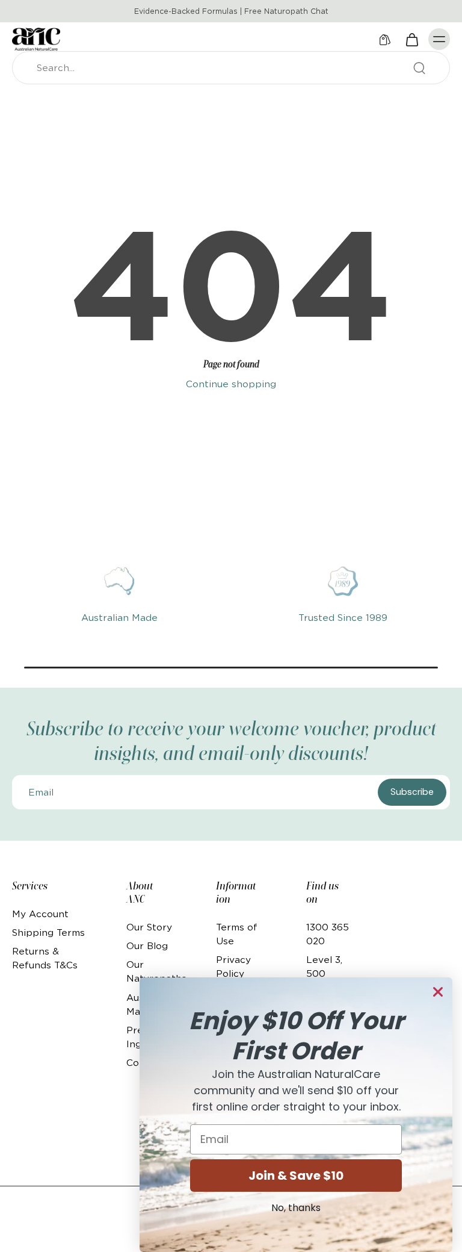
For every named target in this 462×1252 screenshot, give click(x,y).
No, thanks (296, 1208)
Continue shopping (231, 384)
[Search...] (419, 68)
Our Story (149, 927)
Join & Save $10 (295, 1175)
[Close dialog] (438, 991)
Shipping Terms (48, 932)
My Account (40, 914)
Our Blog (147, 946)
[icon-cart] (411, 39)
